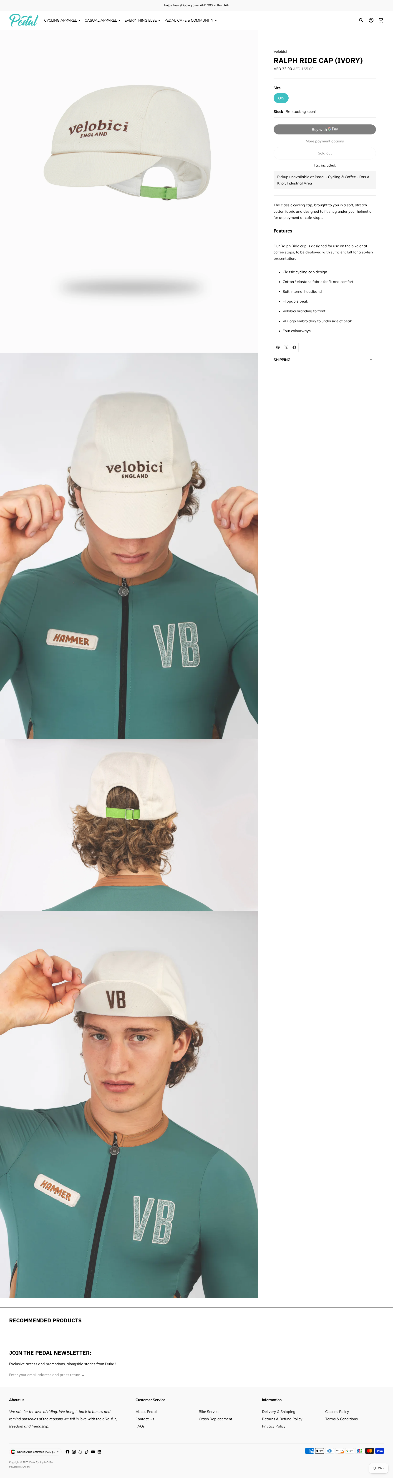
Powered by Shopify (19, 1466)
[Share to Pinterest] (278, 347)
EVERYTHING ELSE (141, 20)
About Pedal (146, 1411)
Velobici (280, 51)
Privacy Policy (274, 1426)
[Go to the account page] (371, 20)
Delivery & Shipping (278, 1411)
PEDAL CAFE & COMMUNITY (188, 20)
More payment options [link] (325, 141)
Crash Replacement (215, 1419)
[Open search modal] (361, 20)
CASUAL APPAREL (101, 20)
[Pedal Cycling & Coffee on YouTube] (93, 1452)
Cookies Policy (337, 1411)
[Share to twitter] (286, 347)
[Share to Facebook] (294, 347)
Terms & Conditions (341, 1419)
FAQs (140, 1426)
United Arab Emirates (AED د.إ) (36, 1451)
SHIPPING (282, 359)
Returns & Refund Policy (282, 1419)
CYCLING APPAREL (60, 20)
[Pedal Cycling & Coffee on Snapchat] (80, 1452)
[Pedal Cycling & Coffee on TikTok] (86, 1452)
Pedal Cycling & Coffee (41, 1462)
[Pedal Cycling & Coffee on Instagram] (74, 1452)
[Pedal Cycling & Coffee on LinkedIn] (99, 1452)
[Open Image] (129, 191)
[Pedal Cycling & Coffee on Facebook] (67, 1452)
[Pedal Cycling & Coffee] (24, 20)
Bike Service (209, 1411)
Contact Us (145, 1419)
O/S (281, 98)
